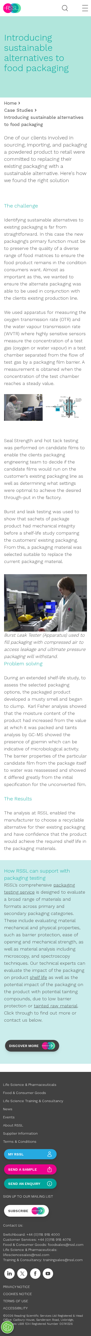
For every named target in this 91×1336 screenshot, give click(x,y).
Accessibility (15, 1308)
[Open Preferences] (7, 1327)
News (7, 1109)
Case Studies (18, 110)
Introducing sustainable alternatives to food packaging (43, 121)
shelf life (38, 977)
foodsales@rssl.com (65, 1245)
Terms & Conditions (19, 1141)
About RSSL (13, 1125)
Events (9, 1117)
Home (10, 103)
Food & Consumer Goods (24, 1093)
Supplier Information (20, 1133)
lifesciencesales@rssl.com (26, 1255)
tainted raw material (55, 1005)
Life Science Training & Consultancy (33, 1101)
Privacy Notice (16, 1287)
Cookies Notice (17, 1294)
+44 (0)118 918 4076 (54, 1239)
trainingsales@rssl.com (63, 1260)
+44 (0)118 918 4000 (43, 1234)
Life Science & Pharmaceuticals (29, 1085)
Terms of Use (15, 1301)
